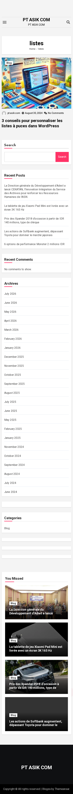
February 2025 (13, 428)
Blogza (46, 789)
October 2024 (12, 456)
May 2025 (10, 419)
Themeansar (62, 789)
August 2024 (12, 474)
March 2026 (11, 329)
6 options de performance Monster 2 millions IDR (34, 244)
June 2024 (10, 492)
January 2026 (12, 347)
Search (10, 145)
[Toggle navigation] (4, 22)
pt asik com (13, 113)
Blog (9, 63)
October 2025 (12, 374)
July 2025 (10, 401)
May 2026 (10, 311)
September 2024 (14, 465)
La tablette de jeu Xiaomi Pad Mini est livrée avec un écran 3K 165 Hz (35, 648)
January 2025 (12, 437)
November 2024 (14, 446)
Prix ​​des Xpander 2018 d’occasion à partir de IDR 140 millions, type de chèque (34, 687)
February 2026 (13, 338)
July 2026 (10, 293)
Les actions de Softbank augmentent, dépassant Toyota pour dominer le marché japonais (35, 725)
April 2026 (10, 320)
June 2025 (10, 410)
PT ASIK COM (36, 19)
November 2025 (14, 365)
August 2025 (12, 392)
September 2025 (14, 383)
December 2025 (14, 356)
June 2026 (10, 302)
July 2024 (10, 483)
